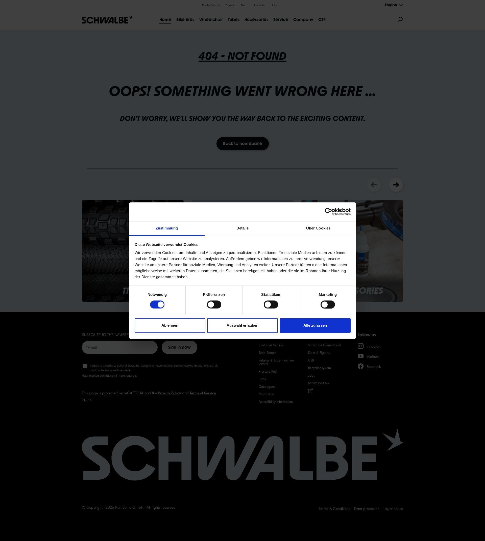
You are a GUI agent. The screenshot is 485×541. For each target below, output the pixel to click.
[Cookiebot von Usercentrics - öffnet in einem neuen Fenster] (328, 211)
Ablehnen (169, 325)
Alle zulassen (315, 325)
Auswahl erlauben (242, 325)
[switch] (214, 304)
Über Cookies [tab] (318, 228)
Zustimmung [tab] (167, 228)
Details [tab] (242, 228)
